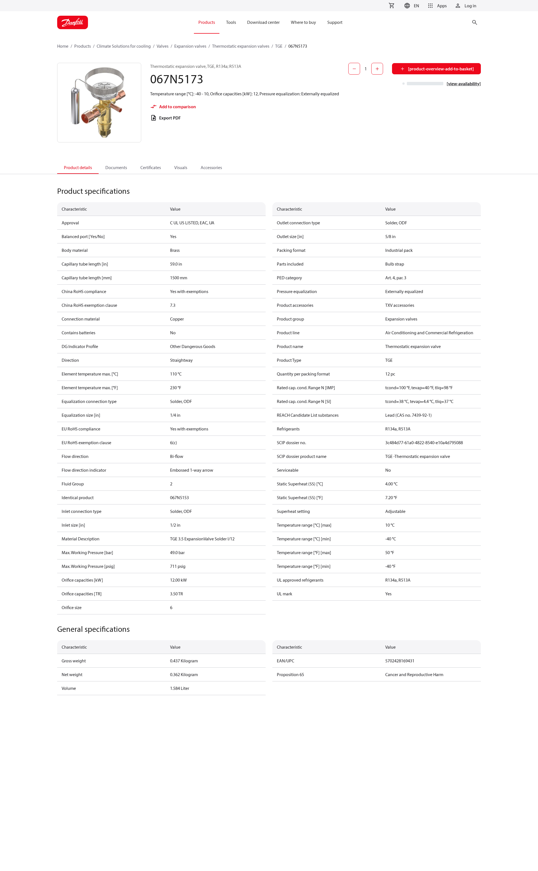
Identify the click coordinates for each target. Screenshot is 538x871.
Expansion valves (190, 46)
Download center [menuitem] (263, 22)
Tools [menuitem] (231, 22)
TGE (278, 46)
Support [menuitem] (334, 22)
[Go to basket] (391, 5)
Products (82, 46)
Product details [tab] (78, 167)
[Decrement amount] (354, 69)
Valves (162, 46)
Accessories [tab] (211, 167)
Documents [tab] (116, 167)
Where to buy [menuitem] (303, 22)
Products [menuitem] (206, 22)
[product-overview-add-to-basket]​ (441, 69)
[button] (411, 5)
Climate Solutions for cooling (124, 46)
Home (62, 46)
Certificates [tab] (150, 167)
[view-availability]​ (464, 83)
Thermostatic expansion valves (240, 46)
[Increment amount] (377, 69)
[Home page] (72, 22)
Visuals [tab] (180, 167)
